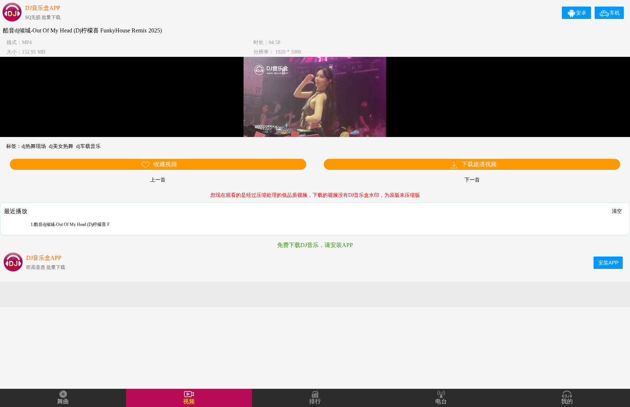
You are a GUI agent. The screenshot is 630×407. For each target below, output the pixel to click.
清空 (617, 211)
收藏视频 (164, 164)
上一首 (158, 180)
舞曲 (63, 401)
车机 (615, 13)
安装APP (608, 263)
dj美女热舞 (61, 146)
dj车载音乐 (88, 146)
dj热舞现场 (34, 146)
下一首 (472, 180)
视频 (189, 401)
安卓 (581, 13)
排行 (315, 401)
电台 (441, 401)
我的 (567, 401)
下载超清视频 (478, 164)
